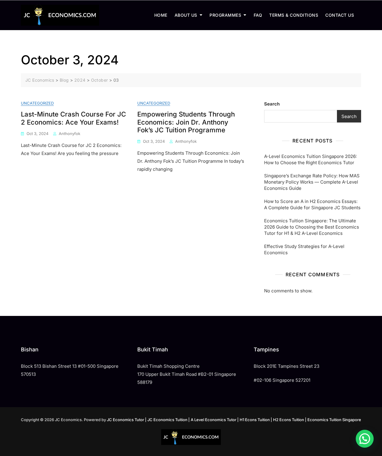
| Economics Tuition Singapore (333, 419)
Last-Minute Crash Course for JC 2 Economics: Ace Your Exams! (73, 118)
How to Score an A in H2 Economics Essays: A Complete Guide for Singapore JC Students (312, 204)
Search (272, 104)
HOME (160, 15)
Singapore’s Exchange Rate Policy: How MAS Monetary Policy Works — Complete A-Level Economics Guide (312, 182)
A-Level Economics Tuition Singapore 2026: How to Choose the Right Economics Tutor (310, 159)
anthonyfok (69, 133)
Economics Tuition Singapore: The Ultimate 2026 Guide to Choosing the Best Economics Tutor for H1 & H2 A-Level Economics (311, 227)
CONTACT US (339, 15)
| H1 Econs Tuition (253, 419)
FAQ (258, 15)
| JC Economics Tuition (166, 419)
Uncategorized (37, 103)
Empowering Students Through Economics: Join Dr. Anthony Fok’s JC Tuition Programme (186, 122)
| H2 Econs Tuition (287, 419)
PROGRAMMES (225, 15)
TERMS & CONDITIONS (293, 15)
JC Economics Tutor (125, 419)
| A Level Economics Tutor (212, 419)
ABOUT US (186, 15)
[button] (365, 439)
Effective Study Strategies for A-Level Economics (304, 249)
